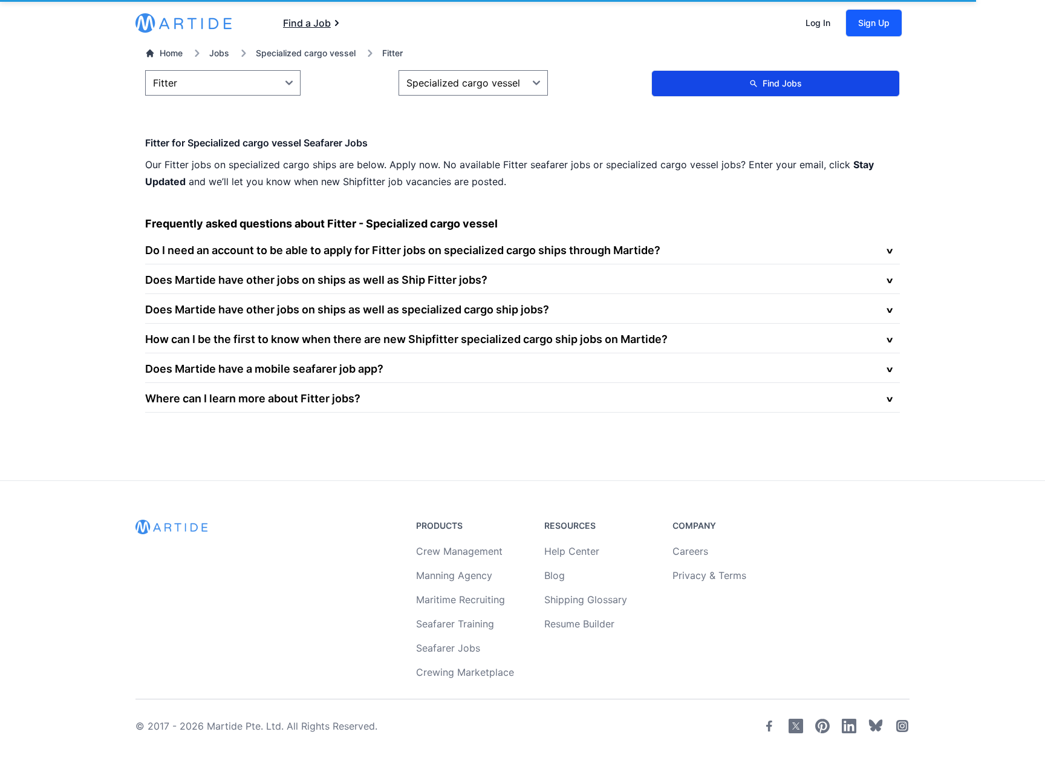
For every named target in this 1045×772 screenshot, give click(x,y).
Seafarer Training (455, 624)
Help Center (571, 551)
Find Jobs (782, 83)
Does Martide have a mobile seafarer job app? (264, 368)
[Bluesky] (875, 726)
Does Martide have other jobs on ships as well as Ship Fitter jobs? (316, 279)
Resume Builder (579, 624)
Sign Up (874, 23)
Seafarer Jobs (448, 648)
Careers (690, 551)
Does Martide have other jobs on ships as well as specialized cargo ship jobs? (347, 309)
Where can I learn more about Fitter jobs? (252, 398)
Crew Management (459, 551)
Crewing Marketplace (465, 672)
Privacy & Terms (709, 575)
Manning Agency (454, 575)
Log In (818, 23)
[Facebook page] (769, 726)
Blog (554, 575)
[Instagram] (902, 726)
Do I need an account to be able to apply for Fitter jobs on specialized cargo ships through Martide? (402, 250)
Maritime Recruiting (460, 600)
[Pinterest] (822, 726)
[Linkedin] (849, 726)
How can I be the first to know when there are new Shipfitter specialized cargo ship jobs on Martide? (406, 339)
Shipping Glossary (585, 600)
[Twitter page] (796, 726)
